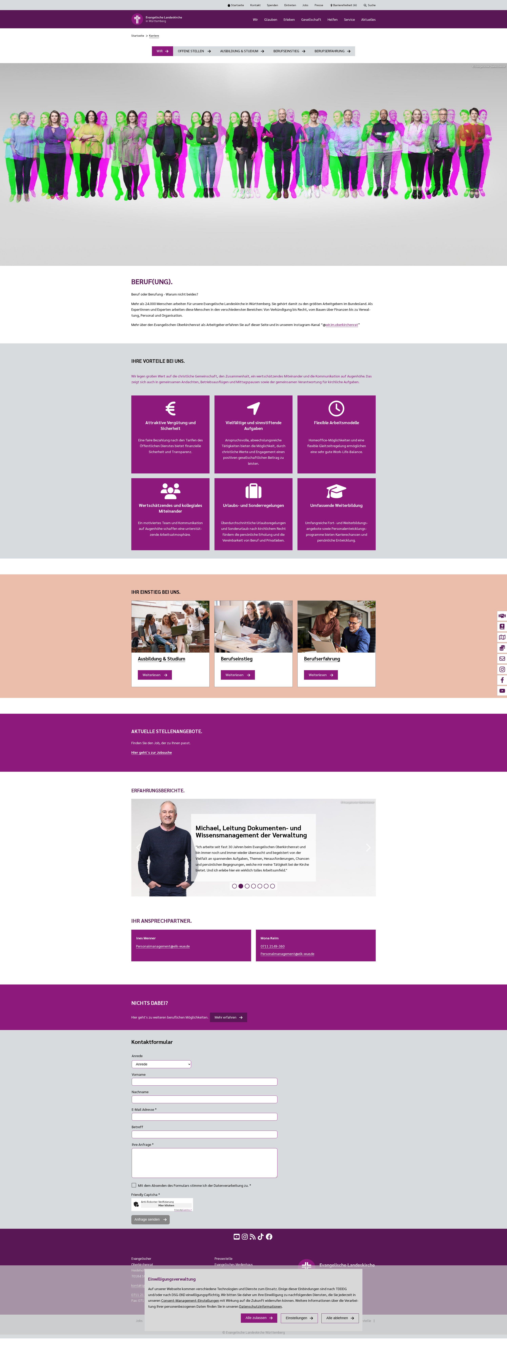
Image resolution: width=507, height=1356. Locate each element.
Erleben (289, 19)
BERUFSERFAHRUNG (330, 50)
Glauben (270, 19)
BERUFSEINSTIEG (286, 50)
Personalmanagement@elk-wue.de (163, 946)
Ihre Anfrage (143, 1144)
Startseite (237, 5)
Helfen (333, 19)
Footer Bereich (11, 1246)
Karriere (154, 35)
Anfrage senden (147, 1219)
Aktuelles (368, 19)
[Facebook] (269, 1236)
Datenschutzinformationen (260, 1306)
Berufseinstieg (237, 658)
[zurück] (136, 847)
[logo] (157, 19)
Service (349, 19)
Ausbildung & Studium (161, 658)
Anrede (137, 1055)
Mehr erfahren (225, 1017)
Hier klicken (166, 1205)
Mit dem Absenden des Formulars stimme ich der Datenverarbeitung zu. (194, 1185)
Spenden (272, 5)
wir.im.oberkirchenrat (342, 324)
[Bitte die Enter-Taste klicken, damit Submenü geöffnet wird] (260, 20)
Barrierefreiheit (345, 5)
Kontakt (255, 5)
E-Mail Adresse (144, 1109)
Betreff (137, 1126)
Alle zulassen (256, 1318)
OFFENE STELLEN (191, 50)
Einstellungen (296, 1318)
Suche (372, 5)
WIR (160, 50)
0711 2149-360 (273, 946)
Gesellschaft (311, 19)
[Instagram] (245, 1236)
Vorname (139, 1074)
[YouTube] (237, 1236)
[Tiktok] (261, 1236)
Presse (319, 5)
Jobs (305, 5)
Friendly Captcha (145, 1194)
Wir (255, 19)
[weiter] (370, 847)
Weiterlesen (153, 676)
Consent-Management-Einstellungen (190, 1300)
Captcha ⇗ (183, 1209)
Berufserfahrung (322, 658)
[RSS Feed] (253, 1236)
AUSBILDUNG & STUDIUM (239, 50)
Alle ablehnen (337, 1318)
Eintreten (290, 5)
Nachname (140, 1091)
